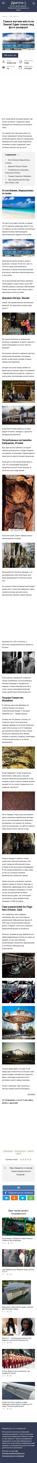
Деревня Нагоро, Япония (17, 166)
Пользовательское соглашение (13, 1456)
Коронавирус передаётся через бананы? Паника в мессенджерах (17, 1239)
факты (31, 1151)
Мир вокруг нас (10, 55)
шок (19, 1154)
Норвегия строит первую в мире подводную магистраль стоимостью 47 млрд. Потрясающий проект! (17, 1404)
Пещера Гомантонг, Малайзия (19, 176)
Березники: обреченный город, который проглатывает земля (17, 1308)
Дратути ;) (18, 3)
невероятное (20, 1151)
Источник (31, 1094)
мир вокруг (9, 1151)
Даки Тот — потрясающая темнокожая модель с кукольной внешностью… (16, 1339)
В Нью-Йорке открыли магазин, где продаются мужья (16, 1372)
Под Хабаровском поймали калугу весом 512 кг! (18, 1270)
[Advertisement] (18, 95)
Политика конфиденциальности (13, 1453)
